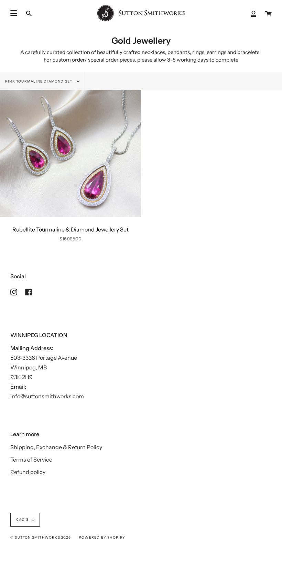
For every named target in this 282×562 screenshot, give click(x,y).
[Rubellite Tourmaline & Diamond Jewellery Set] (70, 153)
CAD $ (22, 519)
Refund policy (27, 471)
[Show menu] (14, 13)
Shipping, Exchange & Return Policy (56, 447)
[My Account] (253, 13)
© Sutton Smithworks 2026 (40, 537)
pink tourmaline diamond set (39, 81)
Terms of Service (31, 459)
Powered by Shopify (102, 537)
